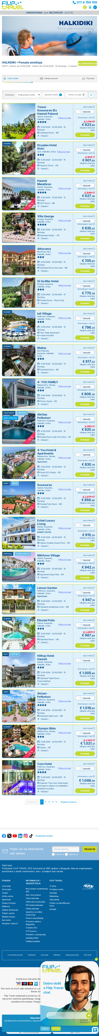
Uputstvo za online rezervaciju (34, 913)
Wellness (6, 906)
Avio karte (6, 920)
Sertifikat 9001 (32, 938)
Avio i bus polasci (33, 895)
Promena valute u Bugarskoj (33, 922)
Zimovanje (6, 889)
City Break (32, 955)
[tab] (76, 95)
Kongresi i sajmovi (10, 923)
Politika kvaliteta (33, 941)
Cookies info (31, 927)
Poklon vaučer (8, 913)
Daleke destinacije (10, 910)
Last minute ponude (15, 955)
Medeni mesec (8, 916)
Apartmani (6, 899)
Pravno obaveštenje (34, 918)
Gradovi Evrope (9, 903)
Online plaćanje (32, 908)
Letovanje (6, 886)
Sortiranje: (9, 95)
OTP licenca (31, 931)
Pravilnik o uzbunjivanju (36, 934)
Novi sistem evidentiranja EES (37, 890)
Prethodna (32, 802)
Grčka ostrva (7, 896)
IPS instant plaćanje (34, 905)
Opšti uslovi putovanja (35, 902)
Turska (5, 893)
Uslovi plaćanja (32, 898)
